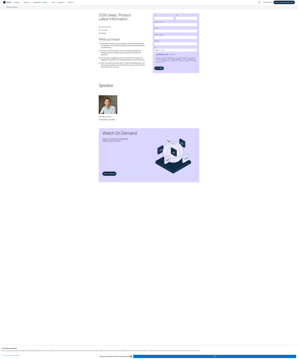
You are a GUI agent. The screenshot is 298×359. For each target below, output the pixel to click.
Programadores (39, 2)
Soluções (26, 2)
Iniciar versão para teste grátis (284, 2)
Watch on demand (109, 173)
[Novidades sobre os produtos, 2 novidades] (259, 2)
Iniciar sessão (267, 2)
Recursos (70, 2)
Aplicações (61, 2)
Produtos (16, 2)
